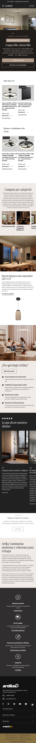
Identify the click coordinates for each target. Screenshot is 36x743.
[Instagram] (8, 704)
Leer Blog (18, 670)
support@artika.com (11, 699)
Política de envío (23, 737)
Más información (9, 371)
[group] (10, 102)
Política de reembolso (10, 735)
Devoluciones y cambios (18, 650)
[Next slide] (33, 19)
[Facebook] (3, 704)
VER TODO (18, 529)
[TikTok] (26, 704)
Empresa (6, 721)
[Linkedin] (32, 705)
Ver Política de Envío (18, 630)
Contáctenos (18, 610)
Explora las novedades (18, 65)
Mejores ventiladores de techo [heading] (14, 130)
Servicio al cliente (9, 715)
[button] (30, 6)
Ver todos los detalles (8, 293)
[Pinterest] (14, 704)
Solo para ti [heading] (9, 81)
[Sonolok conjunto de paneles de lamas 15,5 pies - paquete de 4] (26, 93)
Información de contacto (11, 739)
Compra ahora (8, 709)
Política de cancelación (25, 739)
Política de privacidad (24, 735)
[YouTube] (20, 704)
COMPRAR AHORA (18, 60)
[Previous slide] (2, 19)
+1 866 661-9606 (10, 695)
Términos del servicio (11, 737)
